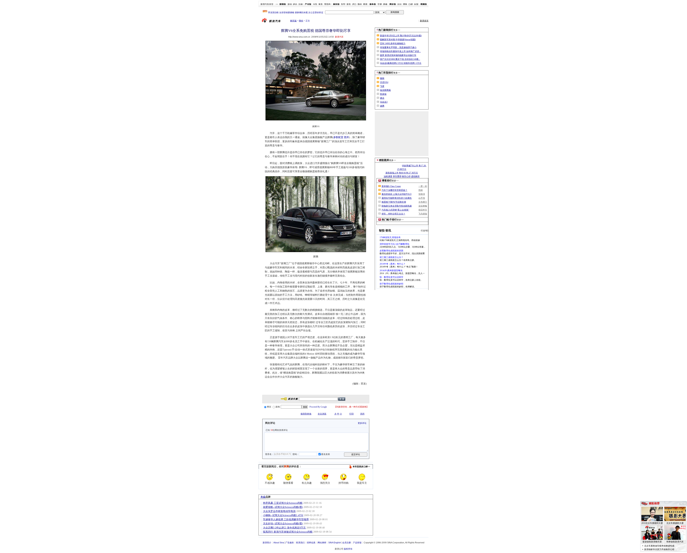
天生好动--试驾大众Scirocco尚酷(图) (283, 523)
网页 (269, 407)
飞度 (382, 86)
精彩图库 (384, 160)
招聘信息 (311, 542)
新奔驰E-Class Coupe (391, 186)
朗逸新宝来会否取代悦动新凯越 (397, 206)
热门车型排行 (385, 72)
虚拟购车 (415, 176)
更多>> (396, 30)
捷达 (382, 98)
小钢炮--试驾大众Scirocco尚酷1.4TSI (283, 515)
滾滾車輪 (422, 206)
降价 (360, 4)
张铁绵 (421, 194)
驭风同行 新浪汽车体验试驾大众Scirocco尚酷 (288, 531)
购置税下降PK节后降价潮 (394, 202)
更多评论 (362, 423)
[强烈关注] (325, 477)
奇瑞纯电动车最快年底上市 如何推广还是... (400, 51)
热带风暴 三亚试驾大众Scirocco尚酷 (283, 503)
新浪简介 (267, 542)
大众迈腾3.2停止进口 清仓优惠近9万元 (284, 527)
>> (277, 4)
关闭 (362, 414)
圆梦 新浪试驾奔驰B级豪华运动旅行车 (398, 55)
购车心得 (406, 176)
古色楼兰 (422, 202)
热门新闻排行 (385, 30)
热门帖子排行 (389, 219)
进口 (354, 4)
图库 (365, 4)
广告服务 (289, 542)
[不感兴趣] (269, 477)
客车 (320, 4)
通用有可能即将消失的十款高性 (397, 198)
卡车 (315, 4)
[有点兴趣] (306, 477)
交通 (379, 4)
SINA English (334, 542)
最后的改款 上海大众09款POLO (396, 194)
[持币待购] (343, 477)
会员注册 (346, 542)
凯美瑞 (383, 94)
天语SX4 (384, 82)
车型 (343, 4)
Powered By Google (318, 407)
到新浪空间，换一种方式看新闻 (351, 407)
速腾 (382, 106)
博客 (405, 4)
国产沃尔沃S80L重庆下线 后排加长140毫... (400, 59)
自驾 (416, 4)
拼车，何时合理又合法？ (393, 214)
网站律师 (322, 542)
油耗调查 (388, 176)
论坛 (399, 4)
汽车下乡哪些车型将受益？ (394, 190)
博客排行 (387, 180)
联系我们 (300, 542)
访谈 (300, 4)
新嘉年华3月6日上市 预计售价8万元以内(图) (401, 35)
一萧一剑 (422, 186)
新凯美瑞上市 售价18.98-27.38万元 (402, 173)
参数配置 (338, 137)
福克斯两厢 (385, 90)
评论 (295, 4)
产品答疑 (357, 542)
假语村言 (422, 210)
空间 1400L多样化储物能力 (392, 43)
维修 (385, 4)
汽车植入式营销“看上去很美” (395, 210)
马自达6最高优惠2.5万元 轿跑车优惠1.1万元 (400, 63)
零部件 (327, 4)
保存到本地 (306, 414)
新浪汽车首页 (266, 4)
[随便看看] (288, 477)
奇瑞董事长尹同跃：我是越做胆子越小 (398, 47)
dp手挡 (421, 198)
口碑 (410, 4)
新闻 (278, 407)
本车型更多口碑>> (361, 466)
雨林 (420, 190)
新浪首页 (424, 21)
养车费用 (397, 176)
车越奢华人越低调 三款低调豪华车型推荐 (286, 519)
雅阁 (382, 78)
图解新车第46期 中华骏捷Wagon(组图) (398, 39)
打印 (351, 414)
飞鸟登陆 (422, 214)
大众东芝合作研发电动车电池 (279, 511)
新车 (349, 4)
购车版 (293, 21)
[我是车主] (362, 477)
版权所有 (348, 549)
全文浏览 (322, 414)
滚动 (290, 4)
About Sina (278, 542)
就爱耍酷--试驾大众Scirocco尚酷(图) (283, 507)
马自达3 (384, 102)
